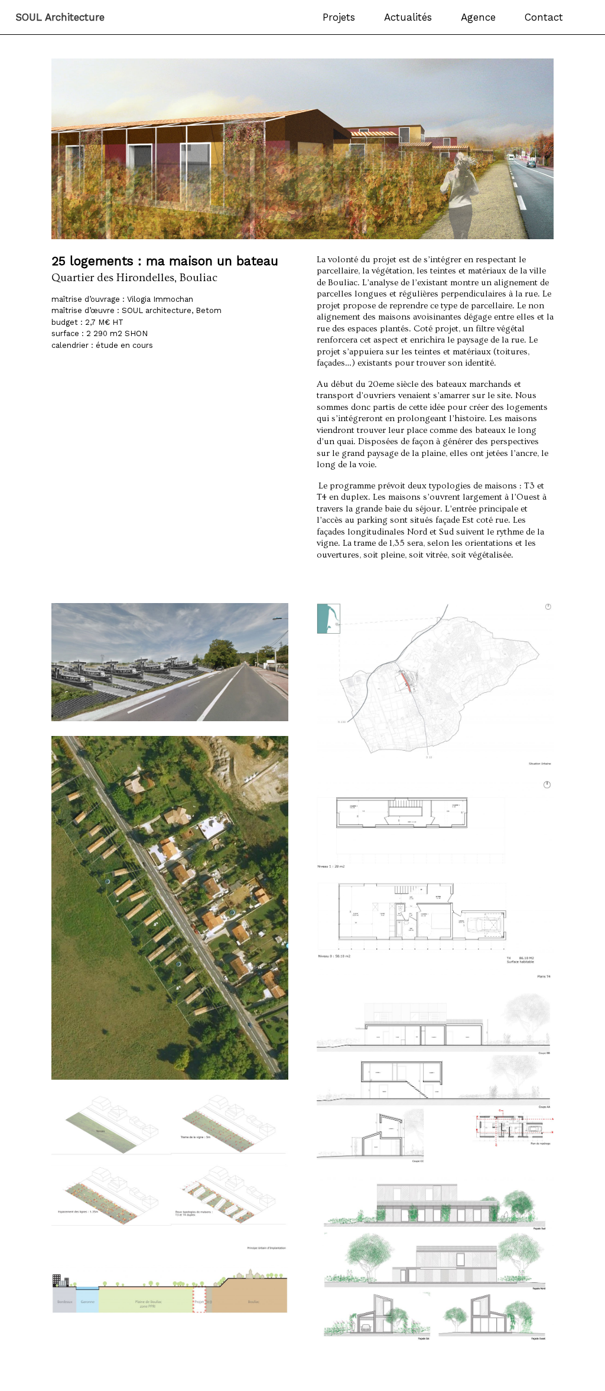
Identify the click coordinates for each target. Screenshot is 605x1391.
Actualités (408, 17)
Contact (544, 17)
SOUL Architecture (60, 17)
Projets (339, 17)
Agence (478, 17)
